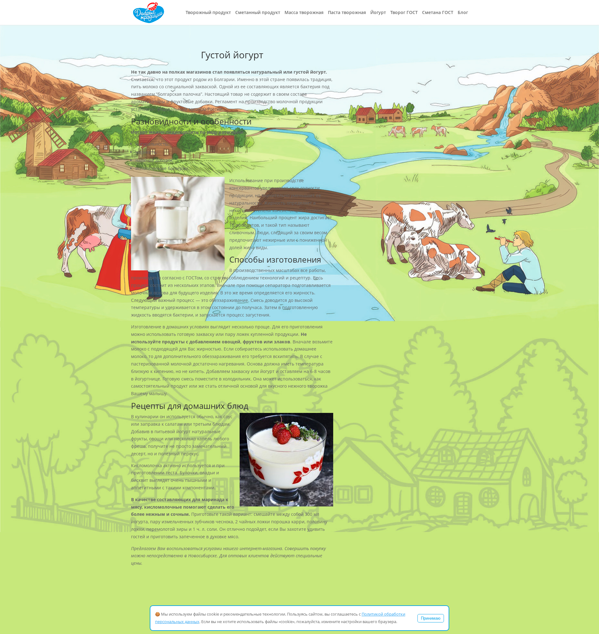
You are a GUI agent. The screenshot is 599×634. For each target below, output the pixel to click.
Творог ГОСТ (404, 12)
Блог (463, 12)
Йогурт (378, 12)
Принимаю (431, 618)
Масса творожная (304, 12)
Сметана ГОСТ (437, 12)
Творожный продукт (208, 12)
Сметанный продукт (257, 12)
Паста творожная (347, 12)
